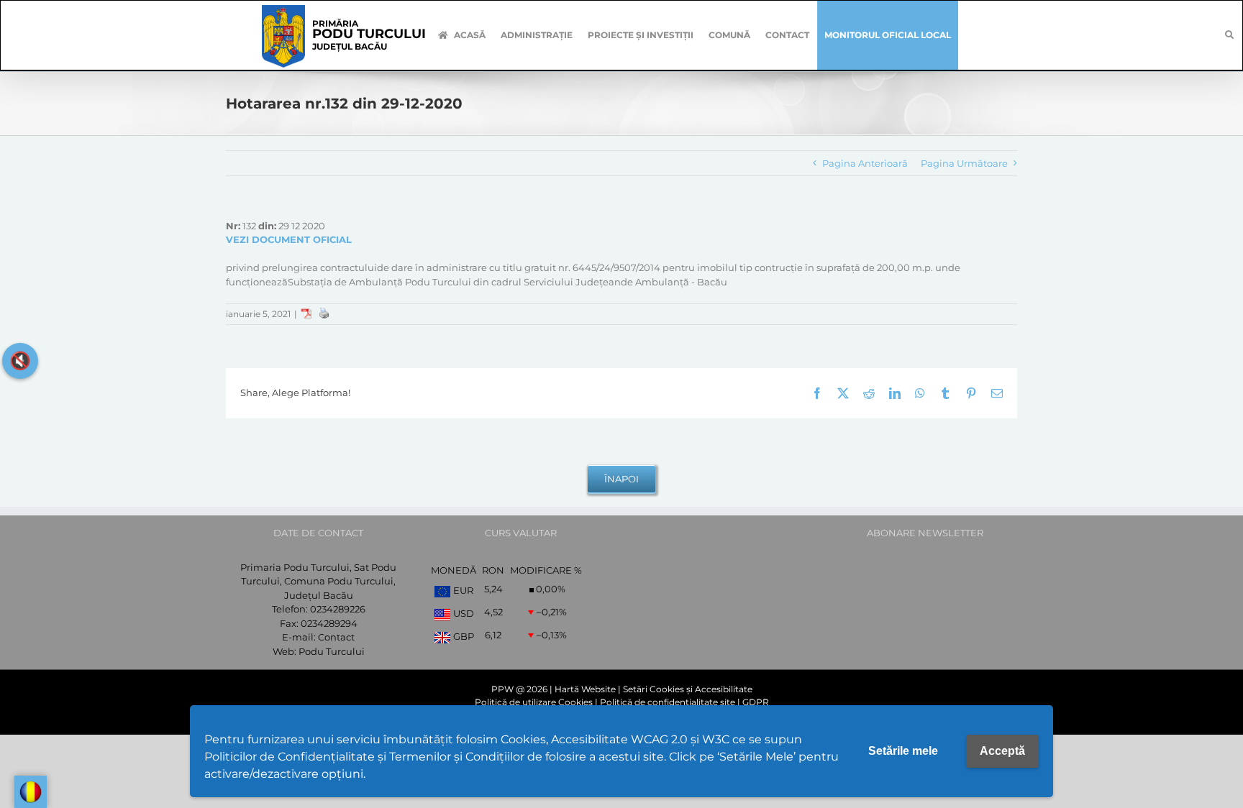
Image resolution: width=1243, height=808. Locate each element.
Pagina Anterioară (865, 163)
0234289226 (337, 609)
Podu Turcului (332, 651)
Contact (336, 637)
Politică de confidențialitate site (667, 702)
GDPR (755, 702)
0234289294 (329, 623)
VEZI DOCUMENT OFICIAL (289, 239)
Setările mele (903, 751)
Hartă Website (585, 689)
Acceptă (1002, 751)
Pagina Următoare (964, 163)
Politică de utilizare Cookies (534, 702)
